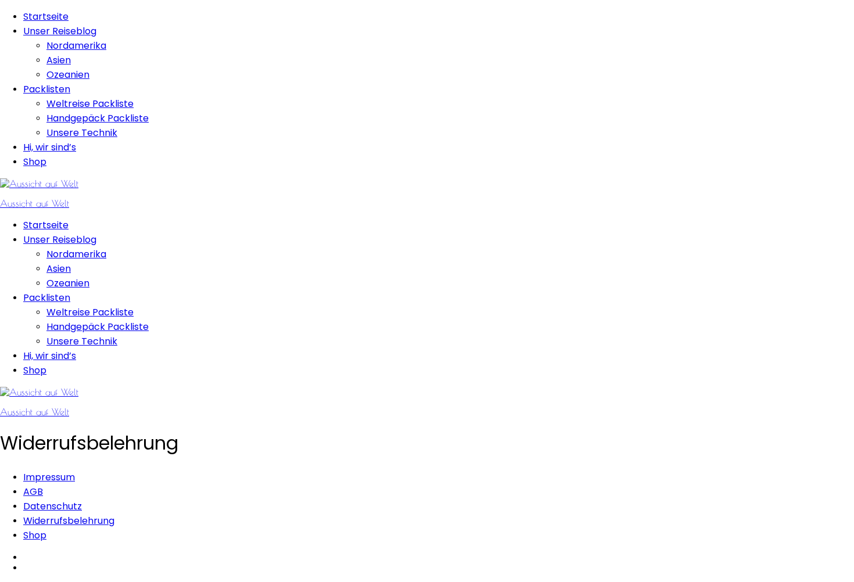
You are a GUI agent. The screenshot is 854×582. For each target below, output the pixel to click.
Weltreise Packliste (90, 103)
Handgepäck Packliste (97, 118)
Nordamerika (76, 45)
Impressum (49, 477)
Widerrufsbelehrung (68, 520)
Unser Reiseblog (59, 31)
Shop (34, 161)
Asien (58, 60)
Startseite (46, 16)
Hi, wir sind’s (49, 147)
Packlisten (46, 89)
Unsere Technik (81, 132)
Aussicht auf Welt (34, 203)
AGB (33, 491)
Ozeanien (67, 74)
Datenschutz (52, 506)
